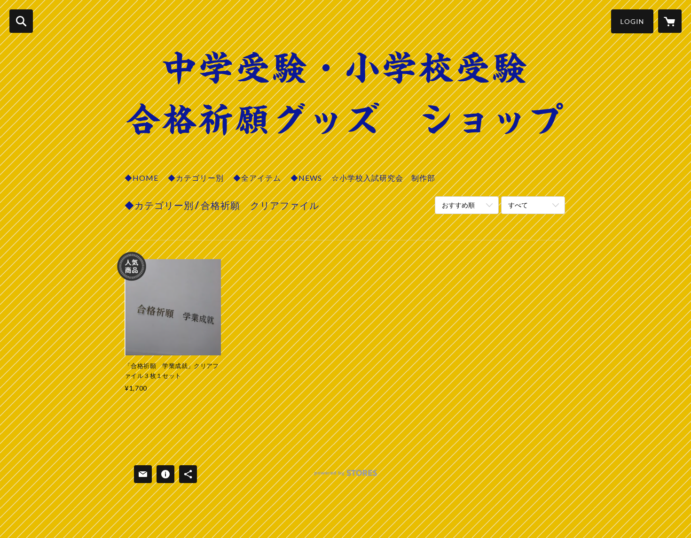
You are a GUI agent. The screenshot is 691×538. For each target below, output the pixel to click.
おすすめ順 (458, 205)
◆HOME (141, 177)
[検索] (21, 21)
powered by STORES (346, 476)
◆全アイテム (257, 177)
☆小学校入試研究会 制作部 (383, 177)
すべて (518, 205)
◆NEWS (306, 177)
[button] (632, 21)
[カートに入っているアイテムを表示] (670, 21)
